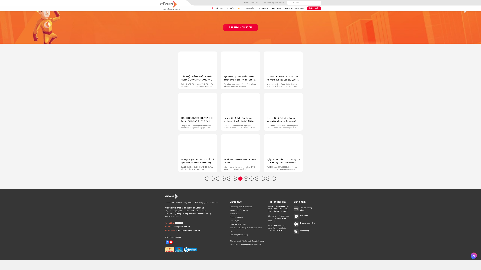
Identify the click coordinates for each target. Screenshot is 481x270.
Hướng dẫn (250, 8)
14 (252, 179)
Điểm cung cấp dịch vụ (266, 8)
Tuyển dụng (234, 221)
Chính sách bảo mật (238, 224)
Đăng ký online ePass (285, 8)
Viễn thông (304, 231)
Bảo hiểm (304, 215)
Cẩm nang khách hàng (239, 235)
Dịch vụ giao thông (307, 223)
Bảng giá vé (299, 8)
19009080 (179, 223)
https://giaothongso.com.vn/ (188, 230)
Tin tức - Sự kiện (236, 217)
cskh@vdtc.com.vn (182, 227)
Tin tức (241, 8)
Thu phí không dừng (306, 209)
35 (268, 179)
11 (235, 179)
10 (229, 179)
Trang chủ (212, 8)
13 (246, 179)
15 (257, 179)
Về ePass (219, 8)
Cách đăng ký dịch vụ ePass (241, 207)
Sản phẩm (230, 8)
